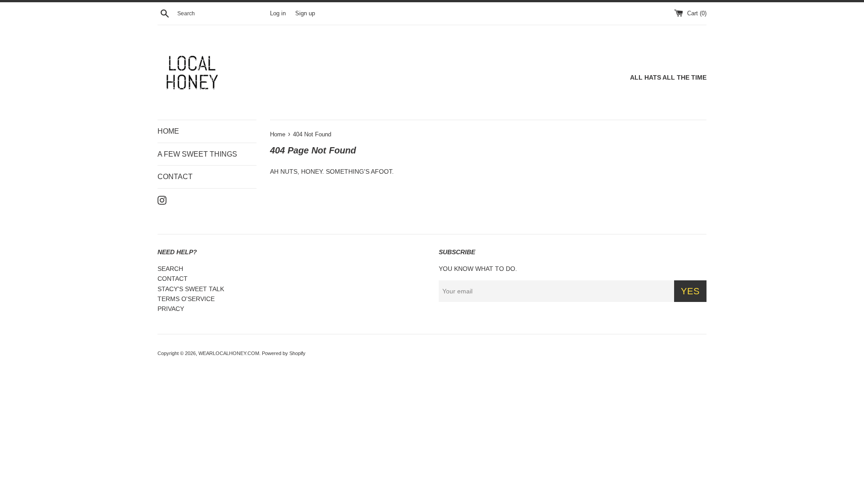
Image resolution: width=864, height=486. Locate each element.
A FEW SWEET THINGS (197, 154)
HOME (168, 131)
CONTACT (175, 176)
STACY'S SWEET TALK (191, 288)
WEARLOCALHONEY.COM (228, 353)
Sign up (305, 13)
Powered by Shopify (284, 353)
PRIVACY (171, 308)
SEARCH (170, 268)
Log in (278, 13)
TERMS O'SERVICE (186, 298)
